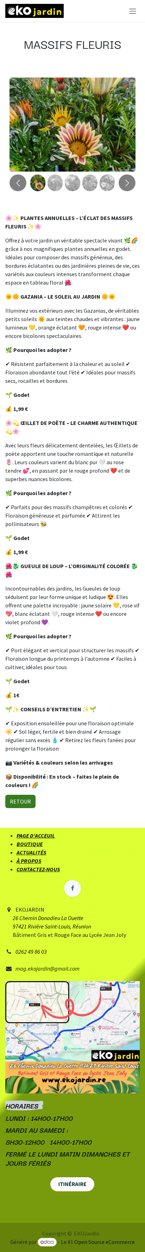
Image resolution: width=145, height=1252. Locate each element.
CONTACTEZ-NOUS (38, 869)
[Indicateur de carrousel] (37, 182)
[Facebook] (72, 888)
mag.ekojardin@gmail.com (47, 968)
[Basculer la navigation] (133, 11)
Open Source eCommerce (104, 1241)
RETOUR (20, 801)
